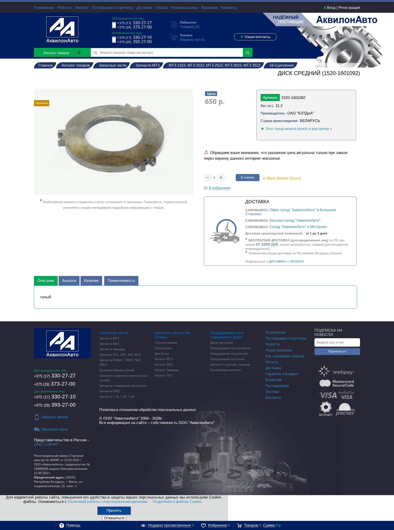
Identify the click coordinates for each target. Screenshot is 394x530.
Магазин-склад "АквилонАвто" (295, 220)
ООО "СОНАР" (46, 444)
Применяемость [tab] (121, 281)
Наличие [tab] (91, 281)
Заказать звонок (54, 417)
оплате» (297, 261)
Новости (64, 8)
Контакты (229, 8)
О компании (44, 8)
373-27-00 (54, 384)
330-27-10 (55, 397)
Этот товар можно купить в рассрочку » (298, 129)
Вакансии (210, 8)
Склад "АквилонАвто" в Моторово (298, 227)
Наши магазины (184, 8)
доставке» (277, 261)
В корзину (247, 177)
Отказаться (114, 518)
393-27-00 (55, 405)
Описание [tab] (45, 281)
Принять (114, 510)
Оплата (162, 8)
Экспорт (82, 8)
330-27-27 (55, 376)
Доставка (144, 8)
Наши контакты (255, 36)
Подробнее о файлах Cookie (177, 502)
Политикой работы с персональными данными (107, 502)
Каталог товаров (56, 53)
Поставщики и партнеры (112, 8)
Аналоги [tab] (69, 281)
